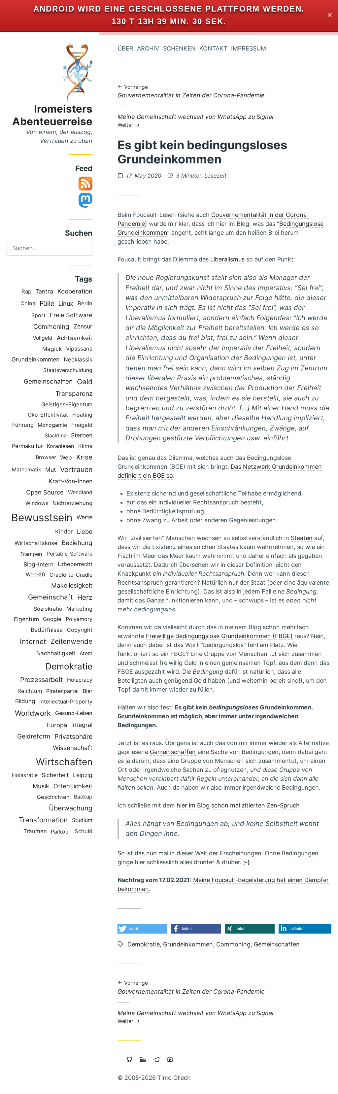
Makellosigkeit (71, 585)
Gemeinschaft (50, 597)
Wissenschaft (72, 748)
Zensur (83, 326)
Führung (23, 425)
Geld (84, 381)
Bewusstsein (41, 517)
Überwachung (70, 808)
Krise (84, 457)
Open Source (45, 492)
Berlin (85, 303)
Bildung (25, 701)
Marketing (79, 608)
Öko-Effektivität (48, 414)
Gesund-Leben (73, 713)
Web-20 (35, 574)
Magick (52, 348)
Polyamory (79, 619)
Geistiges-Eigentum (66, 404)
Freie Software (71, 315)
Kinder (64, 531)
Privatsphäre (73, 736)
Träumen (35, 831)
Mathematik (26, 469)
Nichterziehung (72, 503)
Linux (65, 303)
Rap (26, 291)
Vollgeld (42, 338)
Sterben (81, 435)
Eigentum (26, 619)
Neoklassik (78, 359)
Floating (82, 415)
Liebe (84, 531)
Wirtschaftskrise (36, 543)
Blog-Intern (38, 564)
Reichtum (29, 691)
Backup (83, 797)
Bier (87, 691)
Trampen (31, 554)
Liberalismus (227, 259)
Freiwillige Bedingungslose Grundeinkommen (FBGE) (219, 635)
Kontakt (213, 48)
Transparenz (73, 393)
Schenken (179, 48)
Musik (41, 786)
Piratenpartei (62, 691)
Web (66, 457)
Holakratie (25, 775)
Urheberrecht (75, 564)
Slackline (56, 435)
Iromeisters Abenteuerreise (52, 115)
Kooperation (74, 291)
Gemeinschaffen (48, 381)
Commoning (51, 326)
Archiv (148, 48)
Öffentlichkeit (72, 786)
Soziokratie (48, 608)
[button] (142, 929)
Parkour (60, 831)
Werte (84, 517)
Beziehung (77, 543)
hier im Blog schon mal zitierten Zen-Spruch (238, 805)
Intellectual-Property (65, 701)
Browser (46, 457)
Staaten (302, 537)
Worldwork (33, 713)
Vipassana (79, 348)
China (27, 303)
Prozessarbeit (41, 680)
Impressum (248, 48)
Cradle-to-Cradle (71, 574)
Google (52, 619)
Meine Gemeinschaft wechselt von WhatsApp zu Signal (195, 120)
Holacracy (79, 679)
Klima (85, 446)
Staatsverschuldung (67, 370)
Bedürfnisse (47, 629)
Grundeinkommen (35, 359)
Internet (33, 641)
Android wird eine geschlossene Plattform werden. (169, 8)
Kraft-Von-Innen (70, 481)
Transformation (43, 820)
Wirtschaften (64, 762)
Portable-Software (69, 554)
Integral (81, 724)
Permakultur (27, 446)
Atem (86, 653)
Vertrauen (76, 469)
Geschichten (53, 797)
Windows (36, 503)
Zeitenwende (71, 641)
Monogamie (52, 425)
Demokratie (68, 666)
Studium (82, 820)
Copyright (79, 630)
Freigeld (81, 425)
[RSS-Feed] (85, 188)
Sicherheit (55, 774)
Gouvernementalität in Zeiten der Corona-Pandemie (191, 92)
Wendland (80, 492)
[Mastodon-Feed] (85, 205)
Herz (84, 597)
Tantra (44, 291)
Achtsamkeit (74, 337)
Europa (57, 725)
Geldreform (33, 736)
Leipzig (82, 774)
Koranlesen (60, 446)
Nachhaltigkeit (55, 653)
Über (125, 48)
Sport (38, 315)
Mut (50, 469)
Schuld (83, 831)
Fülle (47, 303)
